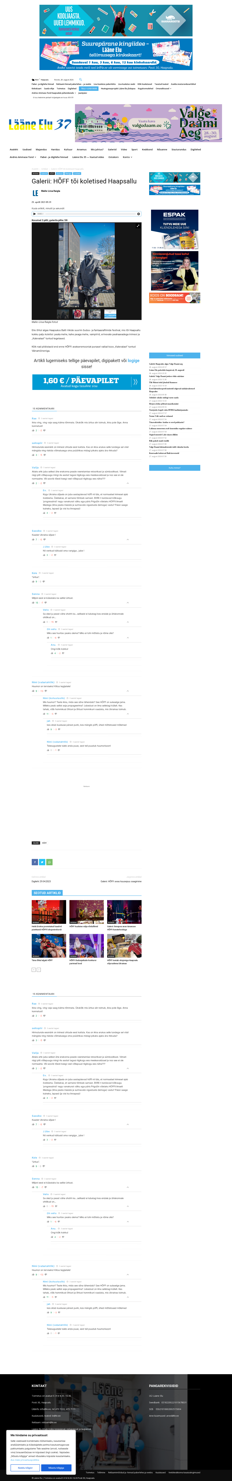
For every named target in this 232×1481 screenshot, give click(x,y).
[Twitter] (42, 862)
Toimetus (90, 1472)
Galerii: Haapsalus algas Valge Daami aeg (166, 364)
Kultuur (60, 173)
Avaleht (35, 169)
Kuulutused (161, 1472)
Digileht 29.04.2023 (41, 881)
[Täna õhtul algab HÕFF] (49, 946)
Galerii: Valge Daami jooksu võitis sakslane (166, 376)
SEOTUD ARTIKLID (47, 893)
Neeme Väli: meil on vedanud (161, 416)
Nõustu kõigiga (56, 1467)
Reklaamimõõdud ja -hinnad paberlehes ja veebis (130, 1472)
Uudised (77, 173)
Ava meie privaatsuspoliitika (25, 1460)
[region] (41, 1452)
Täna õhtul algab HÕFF (42, 960)
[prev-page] (34, 970)
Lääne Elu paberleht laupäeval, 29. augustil (166, 370)
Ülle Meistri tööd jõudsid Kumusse (163, 382)
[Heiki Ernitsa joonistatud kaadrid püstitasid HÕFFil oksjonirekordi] (49, 912)
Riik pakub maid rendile (159, 441)
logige (134, 360)
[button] (80, 79)
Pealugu (68, 173)
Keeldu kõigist (25, 1467)
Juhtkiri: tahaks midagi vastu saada (163, 398)
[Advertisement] (86, 812)
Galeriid (44, 173)
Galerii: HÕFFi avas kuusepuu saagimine (121, 881)
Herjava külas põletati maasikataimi (163, 404)
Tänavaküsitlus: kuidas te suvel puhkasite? (166, 422)
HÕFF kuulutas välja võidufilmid (83, 926)
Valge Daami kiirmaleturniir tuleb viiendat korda (169, 447)
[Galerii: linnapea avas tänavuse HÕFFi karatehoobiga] (124, 912)
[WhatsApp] (49, 862)
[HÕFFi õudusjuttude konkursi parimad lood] (86, 946)
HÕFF (52, 173)
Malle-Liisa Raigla (50, 191)
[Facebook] (35, 862)
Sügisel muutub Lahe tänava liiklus (163, 435)
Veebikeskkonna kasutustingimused (184, 1472)
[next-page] (39, 970)
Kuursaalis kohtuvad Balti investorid (164, 453)
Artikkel (44, 169)
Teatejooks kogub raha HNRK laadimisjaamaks (168, 410)
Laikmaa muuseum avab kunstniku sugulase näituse (170, 428)
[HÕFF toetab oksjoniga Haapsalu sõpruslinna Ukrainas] (124, 946)
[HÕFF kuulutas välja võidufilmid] (86, 912)
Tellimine (101, 1472)
